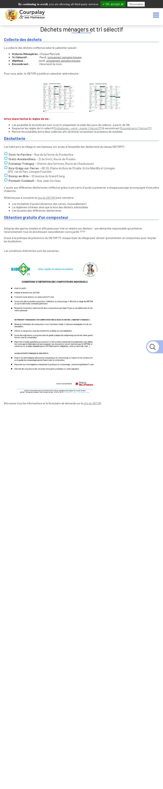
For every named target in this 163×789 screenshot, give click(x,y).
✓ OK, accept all (112, 4)
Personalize (136, 4)
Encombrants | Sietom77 (135, 128)
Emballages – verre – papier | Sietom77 (78, 128)
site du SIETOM (46, 197)
